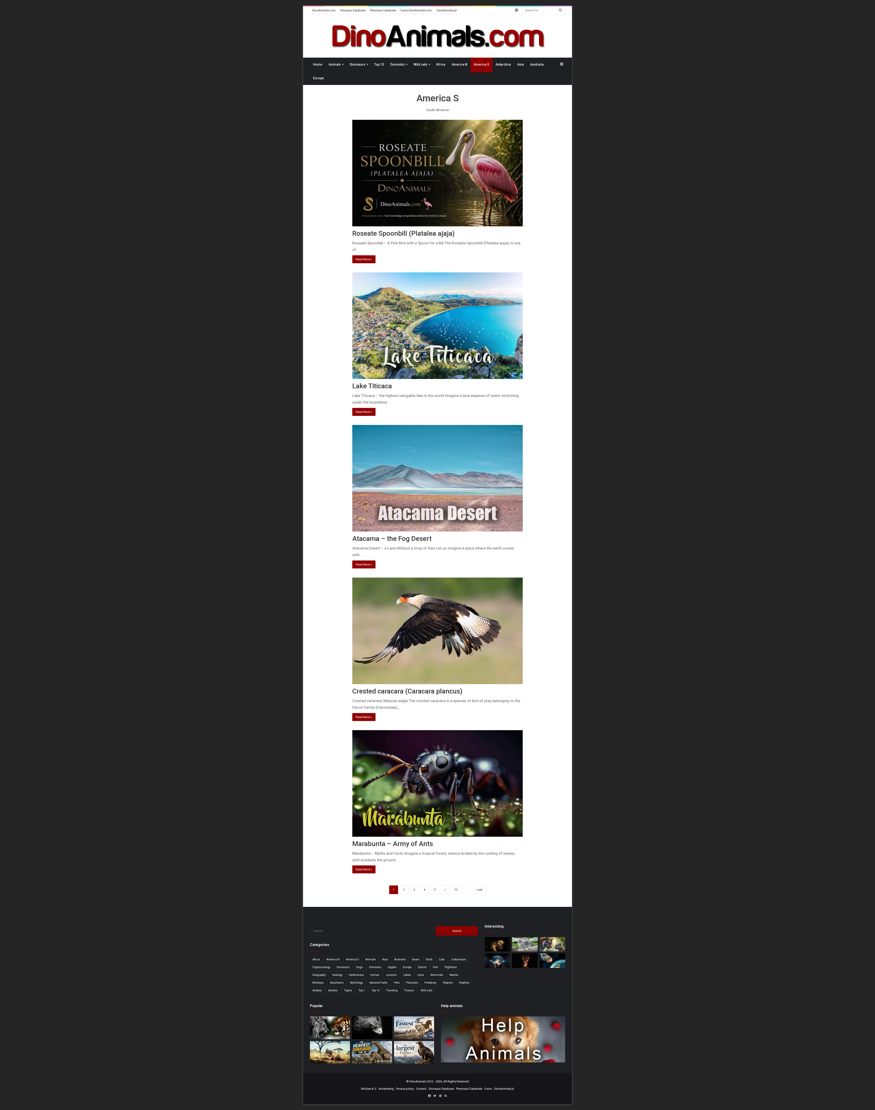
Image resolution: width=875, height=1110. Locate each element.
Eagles (392, 967)
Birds (429, 959)
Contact (421, 1088)
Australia (537, 64)
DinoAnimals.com (324, 10)
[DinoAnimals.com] (437, 36)
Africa (440, 64)
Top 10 (379, 64)
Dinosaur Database (352, 10)
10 (455, 889)
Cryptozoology (321, 967)
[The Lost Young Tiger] (552, 944)
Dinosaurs (357, 64)
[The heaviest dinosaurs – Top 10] (372, 1052)
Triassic (409, 990)
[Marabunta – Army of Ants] (437, 783)
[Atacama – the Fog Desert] (437, 478)
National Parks (378, 982)
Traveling (392, 990)
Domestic (397, 64)
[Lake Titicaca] (437, 325)
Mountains (337, 982)
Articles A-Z (368, 1088)
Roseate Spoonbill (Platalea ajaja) (403, 233)
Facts (488, 1088)
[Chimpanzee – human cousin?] (525, 960)
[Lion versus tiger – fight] (330, 1027)
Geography (319, 975)
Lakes (407, 975)
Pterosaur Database (383, 10)
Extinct (422, 967)
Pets (397, 982)
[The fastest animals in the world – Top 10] (414, 1027)
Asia (520, 64)
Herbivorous (356, 975)
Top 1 (361, 990)
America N (459, 64)
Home (317, 64)
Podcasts (412, 982)
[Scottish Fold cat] (525, 944)
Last (479, 889)
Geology (337, 975)
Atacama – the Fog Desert (392, 538)
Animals (335, 64)
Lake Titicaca (372, 386)
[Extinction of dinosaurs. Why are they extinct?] (552, 960)
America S (481, 64)
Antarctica (503, 64)
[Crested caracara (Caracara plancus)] (437, 631)
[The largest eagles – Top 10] (414, 1052)
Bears (415, 959)
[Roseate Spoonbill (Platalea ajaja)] (437, 173)
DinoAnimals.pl (447, 10)
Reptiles (464, 982)
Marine (454, 975)
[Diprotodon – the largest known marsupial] (497, 944)
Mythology (356, 982)
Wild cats (420, 64)
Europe (318, 78)
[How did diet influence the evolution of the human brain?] (497, 960)
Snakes (317, 990)
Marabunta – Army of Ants (392, 844)
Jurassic (391, 975)
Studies (333, 990)
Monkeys (318, 982)
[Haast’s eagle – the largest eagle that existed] (372, 1027)
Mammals (436, 975)
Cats (442, 959)
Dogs (359, 967)
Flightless (451, 967)
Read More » (364, 259)
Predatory (431, 982)
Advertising (386, 1088)
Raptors (448, 982)
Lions (420, 975)
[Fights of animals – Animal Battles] (330, 1052)
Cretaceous (458, 959)
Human (374, 975)
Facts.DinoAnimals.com (416, 10)
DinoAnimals (417, 1081)
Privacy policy (405, 1088)
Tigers (348, 990)
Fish (435, 967)
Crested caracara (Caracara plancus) (407, 691)
